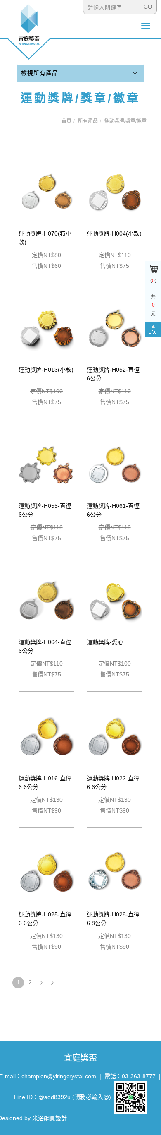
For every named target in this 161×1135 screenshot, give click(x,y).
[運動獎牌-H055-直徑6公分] (46, 465)
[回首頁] (29, 31)
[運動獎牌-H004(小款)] (114, 192)
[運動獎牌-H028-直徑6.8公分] (114, 873)
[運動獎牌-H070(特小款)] (46, 192)
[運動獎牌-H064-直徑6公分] (46, 601)
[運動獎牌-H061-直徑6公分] (114, 465)
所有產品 (88, 121)
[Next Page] (41, 982)
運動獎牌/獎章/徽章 (125, 121)
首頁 (66, 121)
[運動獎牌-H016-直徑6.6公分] (46, 737)
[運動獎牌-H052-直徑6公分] (114, 328)
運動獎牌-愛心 (105, 642)
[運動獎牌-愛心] (114, 601)
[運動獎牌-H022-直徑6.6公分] (114, 737)
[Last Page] (53, 982)
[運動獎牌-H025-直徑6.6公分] (46, 873)
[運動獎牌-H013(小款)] (46, 328)
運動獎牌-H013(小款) (46, 369)
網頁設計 (55, 1118)
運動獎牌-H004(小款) (114, 233)
